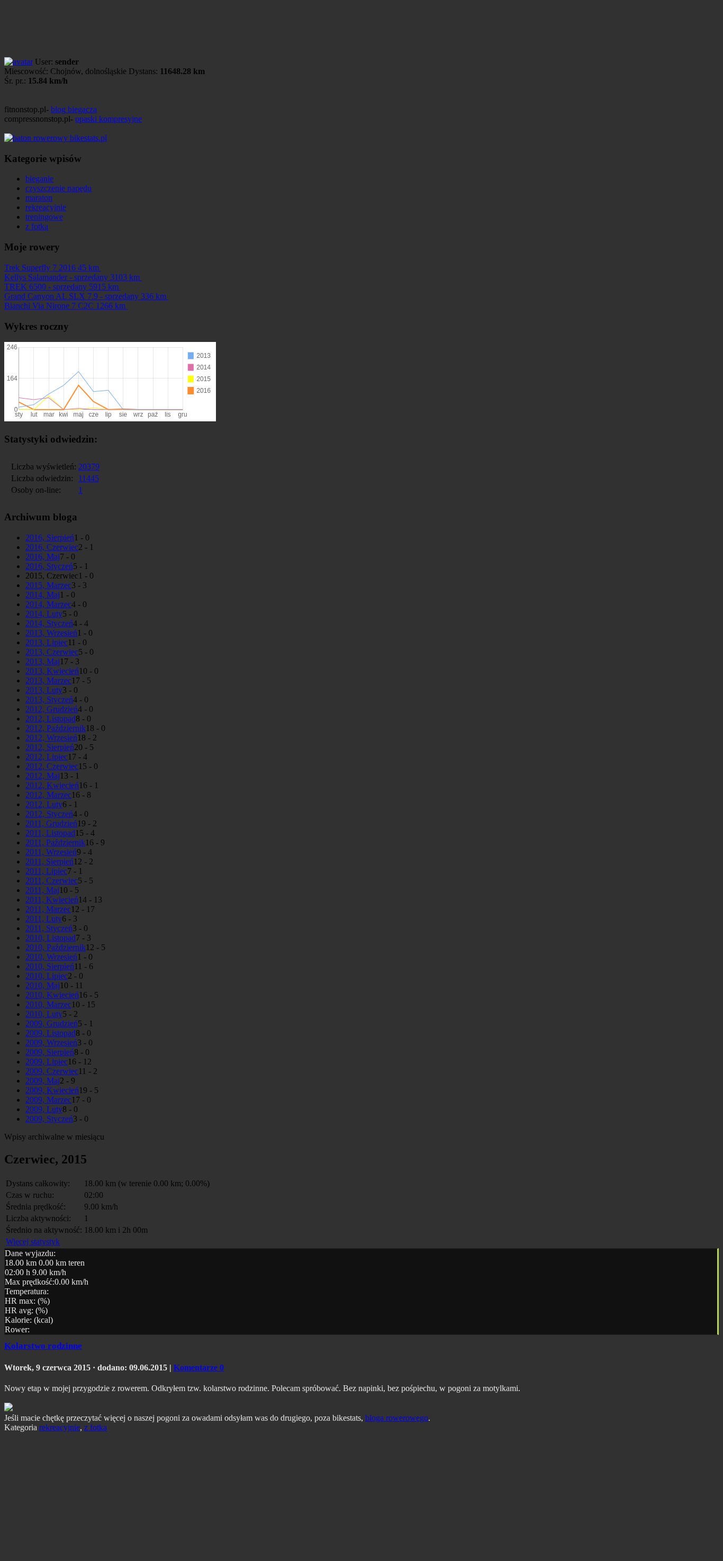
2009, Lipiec (46, 1061)
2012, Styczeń (49, 813)
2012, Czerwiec (51, 766)
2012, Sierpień (49, 747)
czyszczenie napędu (58, 188)
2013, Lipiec (46, 642)
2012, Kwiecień (52, 785)
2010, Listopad (50, 937)
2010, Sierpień (49, 966)
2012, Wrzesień (51, 737)
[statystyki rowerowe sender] (55, 137)
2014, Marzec (48, 604)
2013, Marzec (48, 680)
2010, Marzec (48, 1004)
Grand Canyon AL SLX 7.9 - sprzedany (85, 296)
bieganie (39, 178)
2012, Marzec (48, 794)
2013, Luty (43, 689)
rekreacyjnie (45, 207)
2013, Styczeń (49, 699)
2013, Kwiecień (52, 670)
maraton (38, 197)
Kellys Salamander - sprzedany (72, 277)
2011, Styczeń (49, 928)
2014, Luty (43, 613)
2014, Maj (42, 594)
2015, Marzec (48, 585)
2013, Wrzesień (51, 632)
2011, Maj (42, 890)
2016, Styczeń (49, 566)
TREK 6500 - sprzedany (61, 286)
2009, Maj (42, 1080)
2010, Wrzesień (51, 956)
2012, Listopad (50, 718)
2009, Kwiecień (52, 1090)
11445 (88, 478)
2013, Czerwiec (51, 651)
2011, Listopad (50, 832)
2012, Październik (55, 728)
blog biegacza (74, 109)
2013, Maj (42, 661)
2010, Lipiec (46, 975)
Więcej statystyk (33, 1241)
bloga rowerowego (396, 1417)
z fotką (36, 226)
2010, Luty (43, 1013)
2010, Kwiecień (52, 994)
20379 (89, 466)
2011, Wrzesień (51, 851)
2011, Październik (55, 842)
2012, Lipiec (46, 756)
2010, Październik (55, 947)
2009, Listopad (50, 1032)
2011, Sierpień (49, 861)
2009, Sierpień (49, 1052)
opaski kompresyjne (108, 118)
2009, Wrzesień (51, 1042)
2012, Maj (42, 775)
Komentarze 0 (199, 1367)
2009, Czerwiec (51, 1071)
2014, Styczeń (49, 623)
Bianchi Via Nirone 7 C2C (64, 305)
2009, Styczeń (49, 1118)
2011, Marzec (48, 909)
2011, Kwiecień (51, 899)
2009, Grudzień (51, 1023)
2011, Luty (43, 918)
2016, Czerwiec (51, 547)
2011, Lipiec (46, 871)
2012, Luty (43, 804)
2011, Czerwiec (51, 880)
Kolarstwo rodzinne (43, 1346)
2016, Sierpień (49, 537)
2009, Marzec (48, 1099)
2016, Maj (42, 556)
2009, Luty (43, 1109)
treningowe (44, 216)
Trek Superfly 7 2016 (51, 267)
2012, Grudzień (51, 709)
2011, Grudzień (51, 823)
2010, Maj (42, 985)
